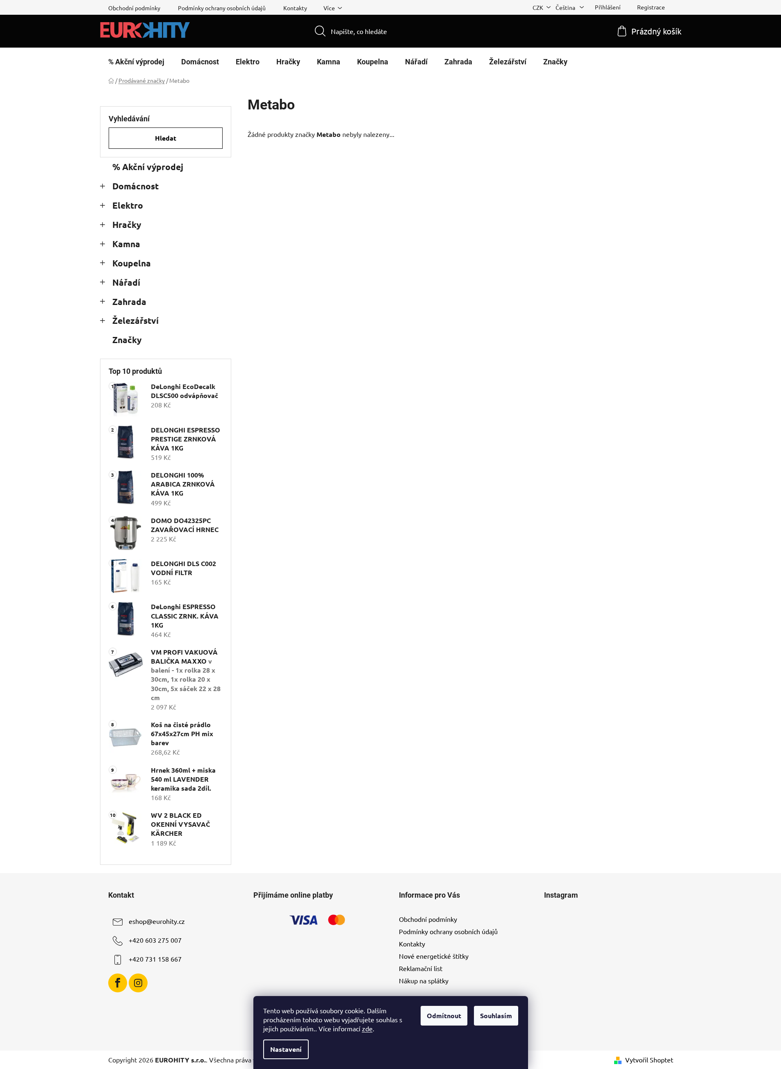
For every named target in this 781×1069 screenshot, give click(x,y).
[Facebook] (117, 982)
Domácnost (135, 185)
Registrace (651, 7)
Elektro (127, 205)
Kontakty (295, 7)
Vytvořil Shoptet (649, 1059)
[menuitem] (136, 62)
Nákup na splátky (424, 980)
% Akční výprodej (147, 166)
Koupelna (131, 262)
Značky (126, 339)
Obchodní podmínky (134, 7)
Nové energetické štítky (434, 956)
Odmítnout (444, 1015)
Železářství (135, 320)
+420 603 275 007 (155, 940)
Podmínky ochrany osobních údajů (222, 7)
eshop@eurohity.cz (157, 921)
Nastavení (286, 1049)
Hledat (165, 138)
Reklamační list (420, 968)
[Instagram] (138, 982)
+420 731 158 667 (155, 959)
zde (367, 1028)
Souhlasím (496, 1015)
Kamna (126, 243)
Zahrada (129, 301)
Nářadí (126, 282)
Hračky (126, 224)
